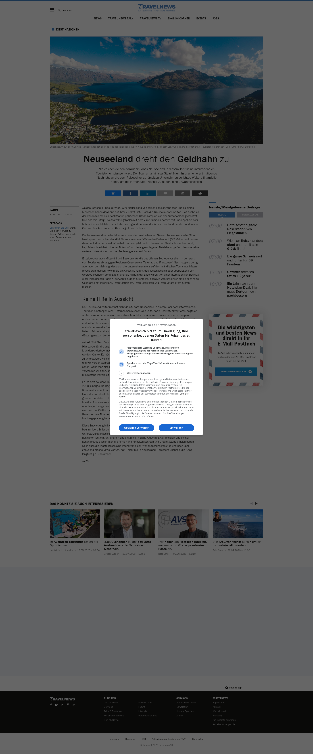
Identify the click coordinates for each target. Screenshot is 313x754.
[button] (156, 373)
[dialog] (156, 377)
